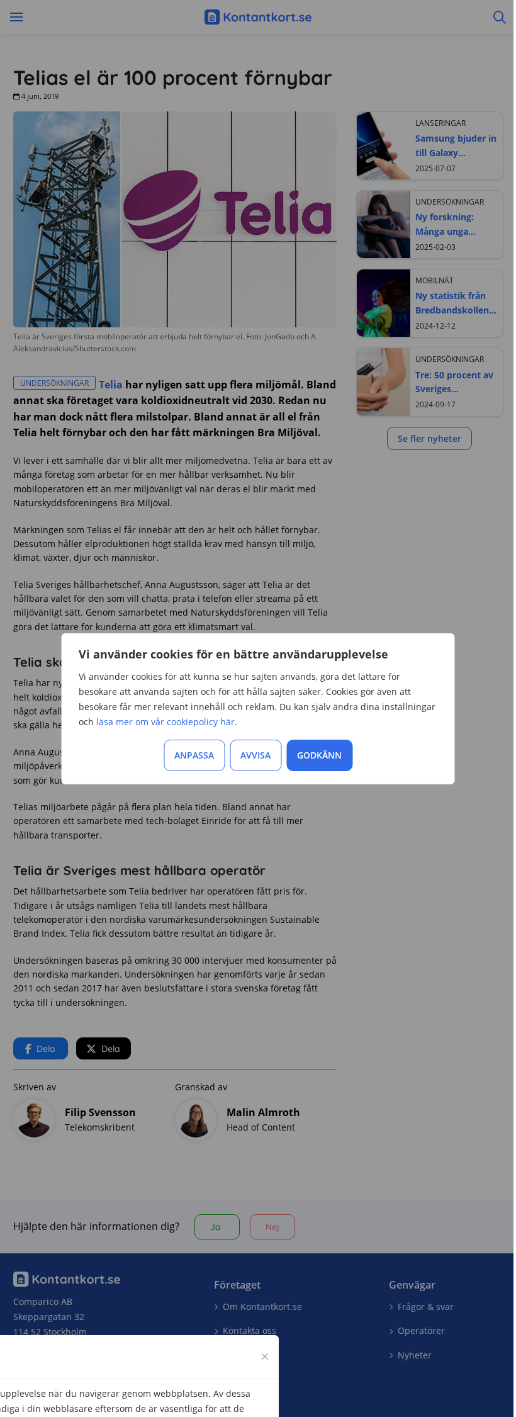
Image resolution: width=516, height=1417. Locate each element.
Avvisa (255, 755)
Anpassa (194, 755)
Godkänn (319, 755)
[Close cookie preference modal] (265, 1356)
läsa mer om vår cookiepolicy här (165, 722)
